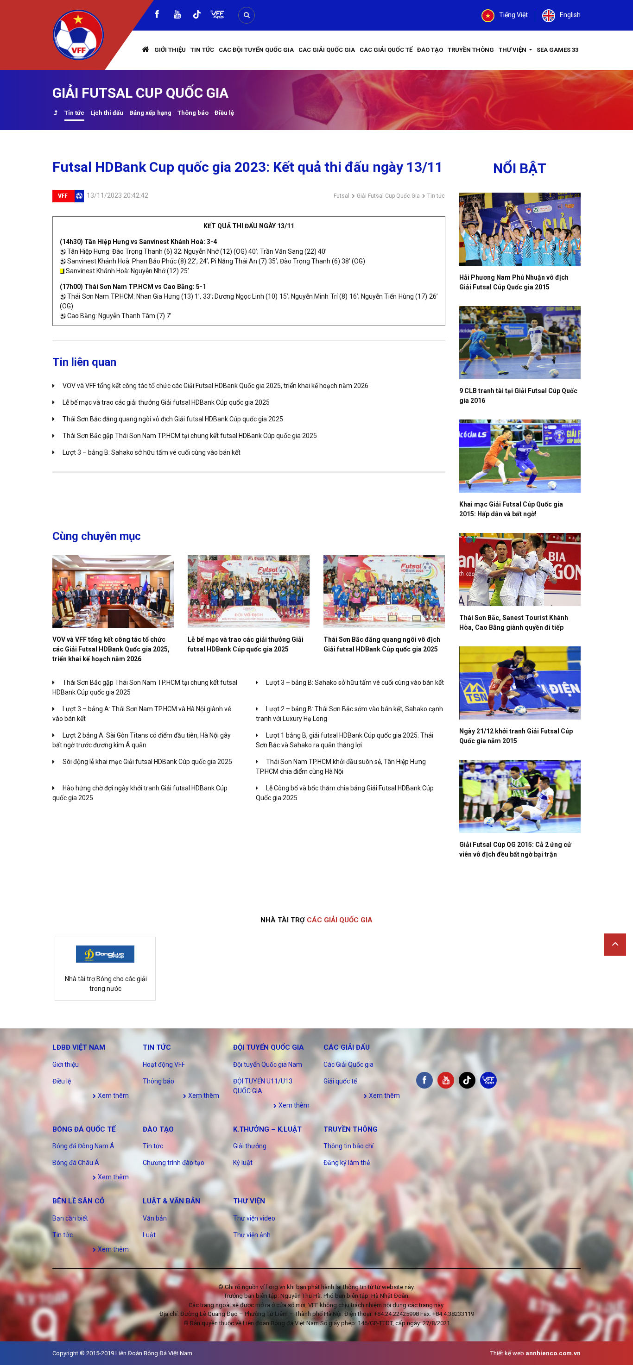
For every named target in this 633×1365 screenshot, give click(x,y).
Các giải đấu (346, 1047)
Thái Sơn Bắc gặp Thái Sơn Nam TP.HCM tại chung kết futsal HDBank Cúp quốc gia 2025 (190, 435)
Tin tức (202, 49)
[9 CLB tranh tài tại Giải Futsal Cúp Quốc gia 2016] (520, 342)
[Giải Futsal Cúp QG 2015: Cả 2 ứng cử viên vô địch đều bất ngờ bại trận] (520, 796)
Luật (149, 1235)
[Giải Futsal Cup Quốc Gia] (55, 113)
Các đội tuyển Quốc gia (256, 49)
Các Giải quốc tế (386, 49)
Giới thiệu (170, 49)
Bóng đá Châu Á (75, 1162)
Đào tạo (430, 49)
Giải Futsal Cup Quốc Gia (388, 196)
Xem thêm (112, 1095)
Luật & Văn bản (171, 1201)
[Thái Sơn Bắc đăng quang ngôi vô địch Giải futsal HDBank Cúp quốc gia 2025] (384, 591)
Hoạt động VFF (164, 1064)
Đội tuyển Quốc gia (268, 1047)
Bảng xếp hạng (150, 112)
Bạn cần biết (70, 1218)
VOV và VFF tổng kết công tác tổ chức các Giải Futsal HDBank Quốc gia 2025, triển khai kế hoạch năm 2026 (215, 385)
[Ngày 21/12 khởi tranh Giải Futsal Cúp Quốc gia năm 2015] (520, 683)
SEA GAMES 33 (557, 49)
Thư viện (513, 49)
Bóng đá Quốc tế (83, 1129)
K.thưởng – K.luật (267, 1129)
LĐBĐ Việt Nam (78, 1047)
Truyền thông (471, 49)
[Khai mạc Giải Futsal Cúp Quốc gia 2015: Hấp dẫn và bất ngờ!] (520, 456)
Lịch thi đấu (106, 112)
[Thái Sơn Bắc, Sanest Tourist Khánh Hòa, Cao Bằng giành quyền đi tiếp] (520, 569)
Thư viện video (254, 1218)
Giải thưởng (249, 1146)
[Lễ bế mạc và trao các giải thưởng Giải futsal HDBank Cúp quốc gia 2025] (248, 591)
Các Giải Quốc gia (326, 49)
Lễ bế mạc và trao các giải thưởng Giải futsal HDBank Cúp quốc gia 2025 (166, 402)
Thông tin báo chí (348, 1146)
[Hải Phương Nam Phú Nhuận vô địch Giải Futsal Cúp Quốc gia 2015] (520, 229)
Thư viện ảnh (252, 1235)
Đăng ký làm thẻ (346, 1162)
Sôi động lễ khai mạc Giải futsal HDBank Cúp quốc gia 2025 (147, 761)
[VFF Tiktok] (197, 16)
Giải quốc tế (340, 1081)
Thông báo (193, 112)
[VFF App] (217, 15)
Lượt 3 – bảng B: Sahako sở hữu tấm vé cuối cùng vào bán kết (152, 452)
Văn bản (155, 1218)
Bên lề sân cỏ (78, 1201)
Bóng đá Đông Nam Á (83, 1146)
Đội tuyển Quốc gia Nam (267, 1064)
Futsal (341, 196)
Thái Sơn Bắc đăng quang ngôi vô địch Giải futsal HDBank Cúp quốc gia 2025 (173, 419)
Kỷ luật (243, 1162)
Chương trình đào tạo (173, 1162)
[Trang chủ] (146, 50)
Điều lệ (224, 112)
